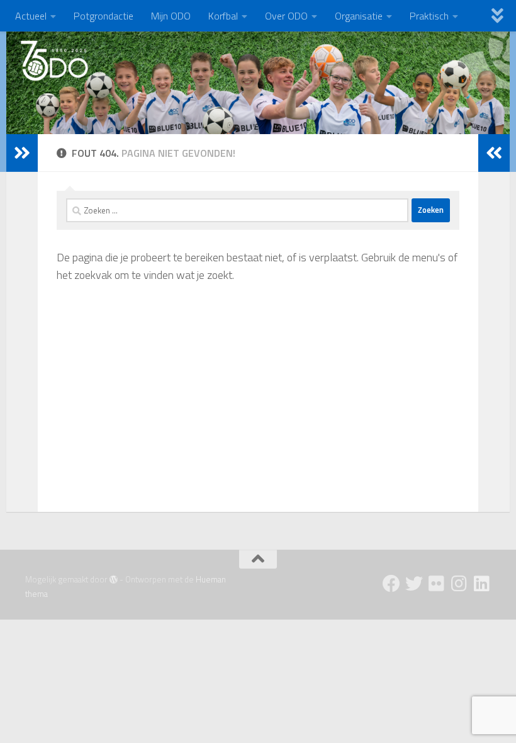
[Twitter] (414, 584)
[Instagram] (459, 584)
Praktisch (429, 15)
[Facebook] (391, 584)
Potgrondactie (103, 15)
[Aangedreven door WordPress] (113, 580)
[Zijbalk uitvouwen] (22, 153)
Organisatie (359, 15)
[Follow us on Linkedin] (482, 584)
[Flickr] (437, 584)
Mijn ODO (171, 15)
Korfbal (223, 15)
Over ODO (286, 15)
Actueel (31, 15)
